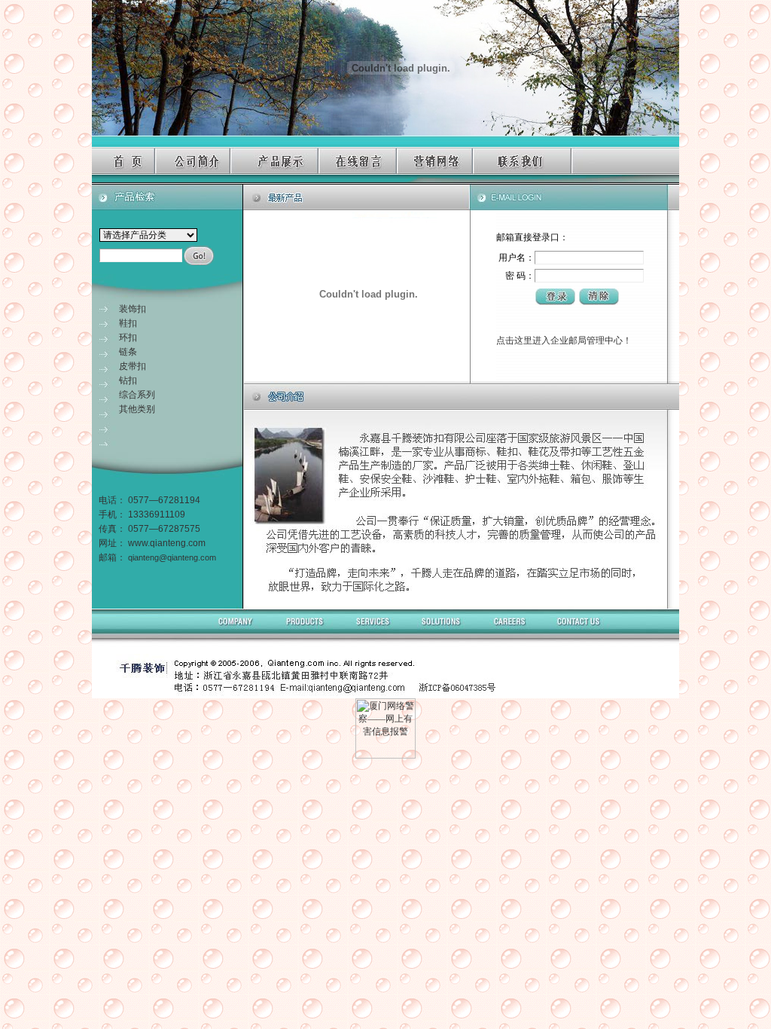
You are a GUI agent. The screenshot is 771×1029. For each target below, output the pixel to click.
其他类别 (137, 409)
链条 (128, 352)
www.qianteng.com (167, 543)
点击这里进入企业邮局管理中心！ (564, 340)
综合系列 (137, 394)
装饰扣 (132, 309)
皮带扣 (132, 366)
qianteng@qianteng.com (172, 557)
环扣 (128, 337)
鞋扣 (128, 323)
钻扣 (128, 380)
